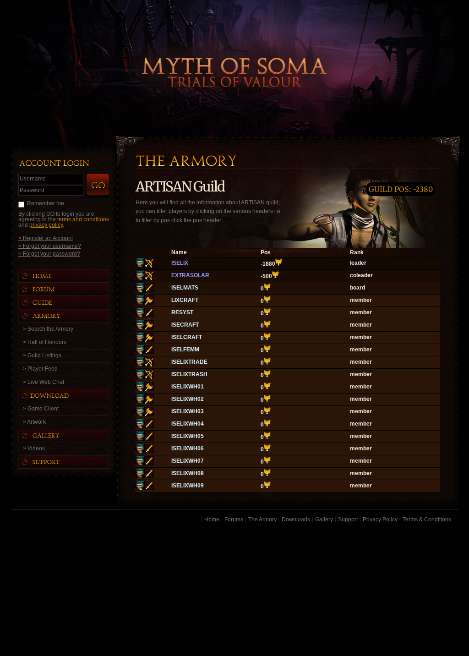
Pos (266, 252)
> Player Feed (40, 369)
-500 (266, 276)
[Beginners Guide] (73, 302)
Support (348, 519)
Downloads (296, 519)
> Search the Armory (48, 329)
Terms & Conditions (427, 519)
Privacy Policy (380, 519)
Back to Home (234, 57)
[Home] (73, 276)
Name (179, 252)
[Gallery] (73, 435)
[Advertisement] (234, 591)
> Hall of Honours (44, 342)
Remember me (45, 203)
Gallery (324, 519)
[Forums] (73, 289)
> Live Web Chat (43, 382)
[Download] (70, 395)
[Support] (73, 462)
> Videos (34, 448)
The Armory (262, 519)
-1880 (268, 264)
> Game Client (41, 408)
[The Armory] (73, 316)
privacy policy (46, 225)
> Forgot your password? (49, 254)
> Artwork (34, 422)
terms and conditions (83, 219)
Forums (233, 519)
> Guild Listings (42, 355)
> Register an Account (45, 238)
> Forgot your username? (49, 246)
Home (211, 519)
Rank (357, 252)
